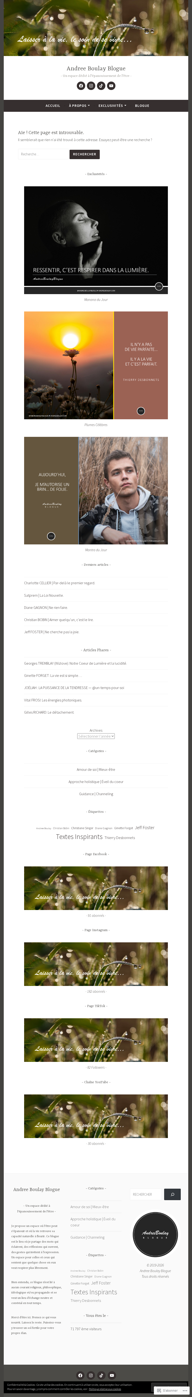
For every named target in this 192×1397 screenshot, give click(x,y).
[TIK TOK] (101, 1375)
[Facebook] (81, 85)
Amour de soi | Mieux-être (96, 769)
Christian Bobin (61, 828)
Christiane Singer (82, 828)
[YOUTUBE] (112, 1375)
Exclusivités (111, 105)
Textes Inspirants (79, 836)
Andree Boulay (43, 828)
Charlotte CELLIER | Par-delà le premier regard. (59, 583)
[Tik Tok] (101, 85)
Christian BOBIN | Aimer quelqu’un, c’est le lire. (59, 619)
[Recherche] (172, 1194)
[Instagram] (91, 85)
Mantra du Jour (96, 550)
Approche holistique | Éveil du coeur (96, 781)
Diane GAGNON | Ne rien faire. (46, 607)
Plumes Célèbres (96, 425)
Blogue (142, 105)
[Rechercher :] (44, 154)
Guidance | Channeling (96, 793)
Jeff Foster (145, 827)
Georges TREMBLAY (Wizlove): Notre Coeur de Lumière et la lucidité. (75, 663)
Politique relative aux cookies (105, 1389)
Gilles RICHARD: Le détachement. (49, 712)
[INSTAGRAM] (91, 1375)
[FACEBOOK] (80, 1375)
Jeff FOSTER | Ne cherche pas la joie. (51, 631)
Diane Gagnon (103, 828)
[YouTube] (111, 85)
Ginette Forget (123, 828)
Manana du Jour (96, 299)
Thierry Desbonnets (119, 837)
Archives (96, 730)
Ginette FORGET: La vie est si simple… (53, 675)
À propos (77, 105)
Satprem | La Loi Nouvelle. (44, 595)
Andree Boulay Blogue (96, 68)
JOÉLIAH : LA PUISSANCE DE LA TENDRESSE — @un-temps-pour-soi (74, 687)
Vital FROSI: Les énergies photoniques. (53, 700)
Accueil (53, 105)
